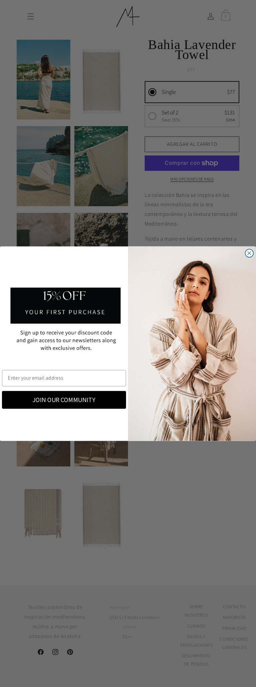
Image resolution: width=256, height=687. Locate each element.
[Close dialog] (249, 253)
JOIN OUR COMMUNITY (64, 399)
